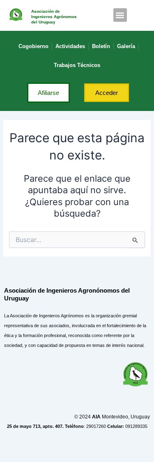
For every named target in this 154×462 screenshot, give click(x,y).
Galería (126, 46)
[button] (120, 15)
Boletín (101, 46)
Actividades (70, 46)
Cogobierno (33, 46)
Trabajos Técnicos (77, 65)
